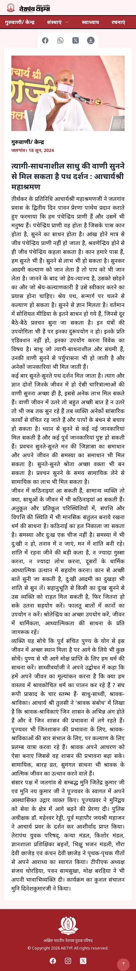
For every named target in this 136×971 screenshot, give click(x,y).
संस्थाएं (54, 22)
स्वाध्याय (90, 22)
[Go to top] (123, 964)
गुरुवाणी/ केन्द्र (19, 22)
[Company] (28, 8)
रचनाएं (118, 22)
